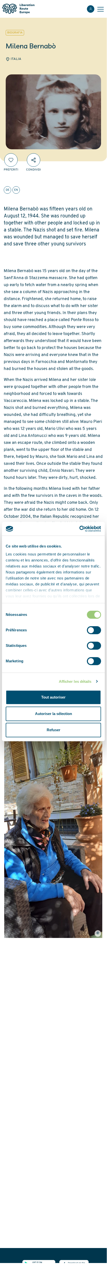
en (16, 189)
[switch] (94, 630)
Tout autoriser (53, 697)
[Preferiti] (11, 160)
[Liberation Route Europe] (18, 9)
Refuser (53, 730)
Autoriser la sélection (53, 714)
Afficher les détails (75, 681)
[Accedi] (90, 9)
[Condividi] (33, 160)
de (7, 189)
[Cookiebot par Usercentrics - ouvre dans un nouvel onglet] (79, 529)
